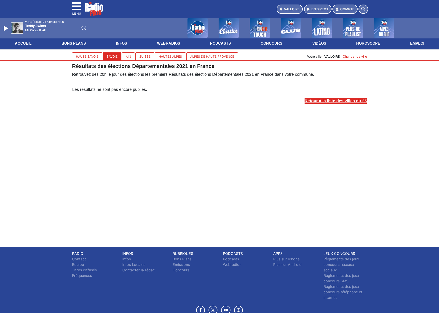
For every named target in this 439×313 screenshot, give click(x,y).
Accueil (23, 43)
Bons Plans (74, 43)
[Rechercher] (363, 9)
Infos (121, 43)
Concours (271, 43)
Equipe (78, 264)
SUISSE (144, 56)
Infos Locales (133, 264)
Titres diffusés (84, 270)
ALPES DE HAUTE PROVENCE (212, 56)
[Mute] (83, 28)
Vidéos (319, 43)
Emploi (417, 43)
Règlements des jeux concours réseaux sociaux (341, 264)
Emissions (181, 264)
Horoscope (368, 43)
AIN (128, 56)
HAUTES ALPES (170, 56)
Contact (79, 259)
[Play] (6, 28)
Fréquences (82, 275)
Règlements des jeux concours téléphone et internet (343, 292)
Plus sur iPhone (286, 259)
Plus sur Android (287, 264)
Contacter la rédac (138, 270)
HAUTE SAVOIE (87, 56)
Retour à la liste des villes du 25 (336, 101)
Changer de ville (355, 56)
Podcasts (220, 43)
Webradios (168, 43)
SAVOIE (112, 56)
